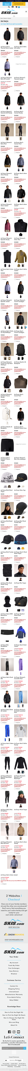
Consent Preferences (14, 1057)
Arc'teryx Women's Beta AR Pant (6, 842)
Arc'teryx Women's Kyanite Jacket (6, 300)
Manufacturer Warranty (14, 994)
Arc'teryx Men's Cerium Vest (18, 143)
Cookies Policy (14, 1063)
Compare (4, 56)
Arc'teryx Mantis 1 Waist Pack (19, 614)
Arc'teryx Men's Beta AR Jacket (20, 47)
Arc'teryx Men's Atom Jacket (20, 204)
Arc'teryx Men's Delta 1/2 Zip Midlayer (7, 331)
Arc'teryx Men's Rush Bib (7, 677)
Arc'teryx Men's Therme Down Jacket (7, 47)
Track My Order (14, 965)
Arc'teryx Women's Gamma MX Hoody (6, 112)
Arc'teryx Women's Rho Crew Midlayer (20, 458)
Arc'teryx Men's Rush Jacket (20, 645)
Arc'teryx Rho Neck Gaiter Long (6, 583)
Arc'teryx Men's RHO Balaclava (7, 614)
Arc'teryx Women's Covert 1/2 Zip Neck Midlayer (7, 363)
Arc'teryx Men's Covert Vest (18, 395)
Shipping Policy (14, 989)
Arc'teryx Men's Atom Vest (7, 269)
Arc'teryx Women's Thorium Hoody (19, 78)
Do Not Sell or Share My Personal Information (13, 1064)
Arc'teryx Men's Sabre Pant (7, 744)
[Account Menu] (12, 7)
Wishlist (14, 974)
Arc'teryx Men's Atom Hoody (20, 174)
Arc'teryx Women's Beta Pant (6, 143)
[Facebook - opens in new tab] (9, 1032)
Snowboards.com (18, 4)
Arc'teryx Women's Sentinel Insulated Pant (19, 711)
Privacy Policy (6, 1063)
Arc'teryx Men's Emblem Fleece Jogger (5, 459)
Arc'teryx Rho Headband (5, 645)
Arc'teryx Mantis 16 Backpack (6, 427)
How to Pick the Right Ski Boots (14, 1015)
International (14, 991)
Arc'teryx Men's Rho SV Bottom (6, 810)
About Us (14, 1025)
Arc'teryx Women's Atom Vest (19, 238)
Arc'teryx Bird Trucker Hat (7, 552)
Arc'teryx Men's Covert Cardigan (19, 331)
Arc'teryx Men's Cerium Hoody (18, 112)
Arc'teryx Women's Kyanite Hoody (6, 238)
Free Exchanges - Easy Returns (14, 1)
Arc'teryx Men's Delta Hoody (20, 744)
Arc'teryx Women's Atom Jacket (6, 204)
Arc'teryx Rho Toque (20, 583)
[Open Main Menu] (23, 11)
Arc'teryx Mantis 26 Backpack (20, 362)
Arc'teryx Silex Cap (19, 490)
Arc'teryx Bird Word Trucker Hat (20, 521)
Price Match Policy (14, 997)
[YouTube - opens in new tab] (18, 1032)
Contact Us (14, 986)
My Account (14, 962)
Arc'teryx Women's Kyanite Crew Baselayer (19, 777)
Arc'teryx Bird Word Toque (6, 490)
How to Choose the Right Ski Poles (14, 1018)
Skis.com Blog (14, 1022)
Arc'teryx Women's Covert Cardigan (19, 300)
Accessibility (17, 1066)
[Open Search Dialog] (9, 7)
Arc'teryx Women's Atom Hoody (6, 174)
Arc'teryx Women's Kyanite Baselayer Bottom (6, 777)
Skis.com (7, 4)
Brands (5, 18)
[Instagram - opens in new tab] (14, 1032)
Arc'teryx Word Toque (20, 809)
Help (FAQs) (14, 1000)
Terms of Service (22, 1065)
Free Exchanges (14, 968)
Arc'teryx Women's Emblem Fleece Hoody (6, 396)
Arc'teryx (9, 18)
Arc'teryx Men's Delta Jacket (20, 269)
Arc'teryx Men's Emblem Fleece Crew (20, 427)
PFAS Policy (10, 1066)
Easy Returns (14, 971)
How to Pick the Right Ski (14, 1012)
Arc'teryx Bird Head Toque (6, 521)
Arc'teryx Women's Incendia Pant (19, 677)
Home (2, 18)
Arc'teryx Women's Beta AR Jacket (6, 78)
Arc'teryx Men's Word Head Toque (20, 552)
